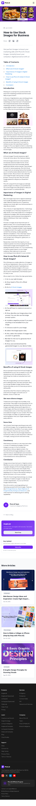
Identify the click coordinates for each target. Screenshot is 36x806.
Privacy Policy (5, 754)
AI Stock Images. (16, 287)
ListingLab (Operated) (7, 701)
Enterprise (22, 696)
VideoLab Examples (7, 732)
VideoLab (4, 704)
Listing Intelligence (6, 723)
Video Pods (4, 707)
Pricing (3, 709)
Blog (2, 734)
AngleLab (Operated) (7, 696)
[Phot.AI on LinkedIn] (10, 775)
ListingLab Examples (7, 729)
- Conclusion (9, 85)
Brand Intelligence (24, 726)
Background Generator (20, 491)
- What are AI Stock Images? (14, 69)
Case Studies (5, 737)
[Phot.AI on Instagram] (2, 775)
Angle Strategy (5, 721)
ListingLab (4, 699)
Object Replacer (22, 489)
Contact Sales (23, 699)
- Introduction (9, 66)
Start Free (18, 532)
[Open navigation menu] (33, 3)
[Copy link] (17, 41)
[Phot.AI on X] (6, 775)
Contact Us (4, 748)
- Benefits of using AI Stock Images (16, 82)
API (20, 701)
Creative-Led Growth (7, 718)
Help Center (4, 751)
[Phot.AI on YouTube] (14, 775)
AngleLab (4, 693)
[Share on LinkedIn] (13, 41)
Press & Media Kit (24, 723)
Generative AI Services (26, 704)
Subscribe (18, 547)
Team (21, 721)
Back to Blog (9, 515)
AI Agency (22, 693)
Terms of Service (6, 756)
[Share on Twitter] (9, 41)
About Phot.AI (23, 718)
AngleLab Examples (7, 726)
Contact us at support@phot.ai (9, 788)
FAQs (3, 746)
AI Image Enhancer (11, 489)
